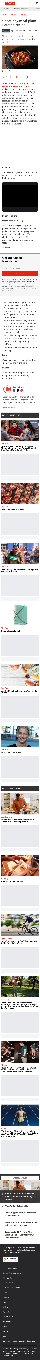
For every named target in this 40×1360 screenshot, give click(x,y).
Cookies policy (8, 1283)
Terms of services (29, 279)
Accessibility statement (11, 1288)
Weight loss (7, 1322)
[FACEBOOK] (15, 390)
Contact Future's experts (12, 1273)
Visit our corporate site (11, 1252)
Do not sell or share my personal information (19, 1341)
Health (5, 15)
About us (6, 1336)
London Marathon (21, 9)
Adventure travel (9, 1317)
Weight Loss (14, 15)
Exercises (6, 1302)
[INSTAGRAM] (22, 390)
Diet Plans (24, 15)
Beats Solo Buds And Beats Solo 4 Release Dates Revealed (21, 1223)
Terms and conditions (11, 1268)
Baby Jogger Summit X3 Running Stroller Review (20, 1214)
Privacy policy (8, 1278)
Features (6, 31)
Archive (5, 1331)
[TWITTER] (18, 390)
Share (8, 77)
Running (6, 1297)
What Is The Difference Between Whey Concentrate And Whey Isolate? (20, 1196)
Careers (5, 1292)
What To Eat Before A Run (17, 1206)
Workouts (6, 1312)
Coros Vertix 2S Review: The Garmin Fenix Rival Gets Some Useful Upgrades (19, 1235)
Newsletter (33, 77)
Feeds (5, 1326)
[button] (2, 3)
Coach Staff (18, 31)
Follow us (21, 77)
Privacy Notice (31, 282)
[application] (20, 195)
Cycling (5, 1307)
